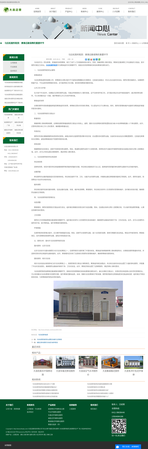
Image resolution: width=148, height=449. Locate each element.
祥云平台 (28, 432)
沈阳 (34, 435)
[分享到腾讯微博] (94, 59)
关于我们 (9, 405)
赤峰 (48, 435)
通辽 (45, 435)
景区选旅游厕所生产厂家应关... (14, 103)
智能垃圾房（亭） (54, 424)
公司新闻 (145, 43)
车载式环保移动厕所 (55, 415)
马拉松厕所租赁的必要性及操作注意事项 (49, 339)
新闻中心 (135, 43)
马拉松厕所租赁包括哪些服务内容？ (98, 390)
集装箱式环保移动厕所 (56, 421)
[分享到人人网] (97, 59)
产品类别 (52, 405)
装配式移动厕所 (54, 429)
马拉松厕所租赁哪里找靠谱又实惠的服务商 (45, 393)
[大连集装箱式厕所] (111, 362)
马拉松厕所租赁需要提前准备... (14, 82)
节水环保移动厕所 (54, 412)
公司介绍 (9, 409)
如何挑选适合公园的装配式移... (14, 86)
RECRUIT (116, 10)
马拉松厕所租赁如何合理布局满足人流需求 (100, 393)
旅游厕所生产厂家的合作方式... (14, 90)
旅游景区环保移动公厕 (56, 409)
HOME (37, 10)
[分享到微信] (99, 59)
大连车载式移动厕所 (65, 371)
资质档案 (17, 409)
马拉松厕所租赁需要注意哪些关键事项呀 (44, 390)
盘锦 (31, 435)
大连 (37, 435)
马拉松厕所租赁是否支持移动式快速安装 (44, 396)
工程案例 (72, 409)
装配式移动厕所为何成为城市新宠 (47, 342)
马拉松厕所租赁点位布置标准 (96, 387)
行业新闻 (13, 67)
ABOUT (53, 10)
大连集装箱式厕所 (111, 371)
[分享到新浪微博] (91, 59)
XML (146, 2)
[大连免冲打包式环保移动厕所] (133, 362)
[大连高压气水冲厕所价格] (88, 362)
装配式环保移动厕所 (55, 418)
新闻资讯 (30, 405)
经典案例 (73, 405)
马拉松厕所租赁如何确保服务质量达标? (44, 387)
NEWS (84, 10)
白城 (24, 435)
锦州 (28, 435)
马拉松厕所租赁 (43, 335)
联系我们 (94, 405)
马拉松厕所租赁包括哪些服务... (14, 94)
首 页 (128, 43)
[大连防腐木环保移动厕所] (42, 362)
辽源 (51, 435)
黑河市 (41, 435)
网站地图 (137, 2)
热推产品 (8, 435)
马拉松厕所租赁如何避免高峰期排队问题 (99, 384)
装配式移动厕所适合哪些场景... (14, 99)
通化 (21, 435)
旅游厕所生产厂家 (75, 429)
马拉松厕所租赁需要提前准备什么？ (98, 396)
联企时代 (41, 432)
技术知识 (13, 71)
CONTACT (132, 10)
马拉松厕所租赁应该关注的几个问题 (43, 384)
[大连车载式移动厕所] (65, 362)
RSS (142, 2)
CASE (100, 10)
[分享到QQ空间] (89, 59)
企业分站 (131, 2)
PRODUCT (68, 10)
